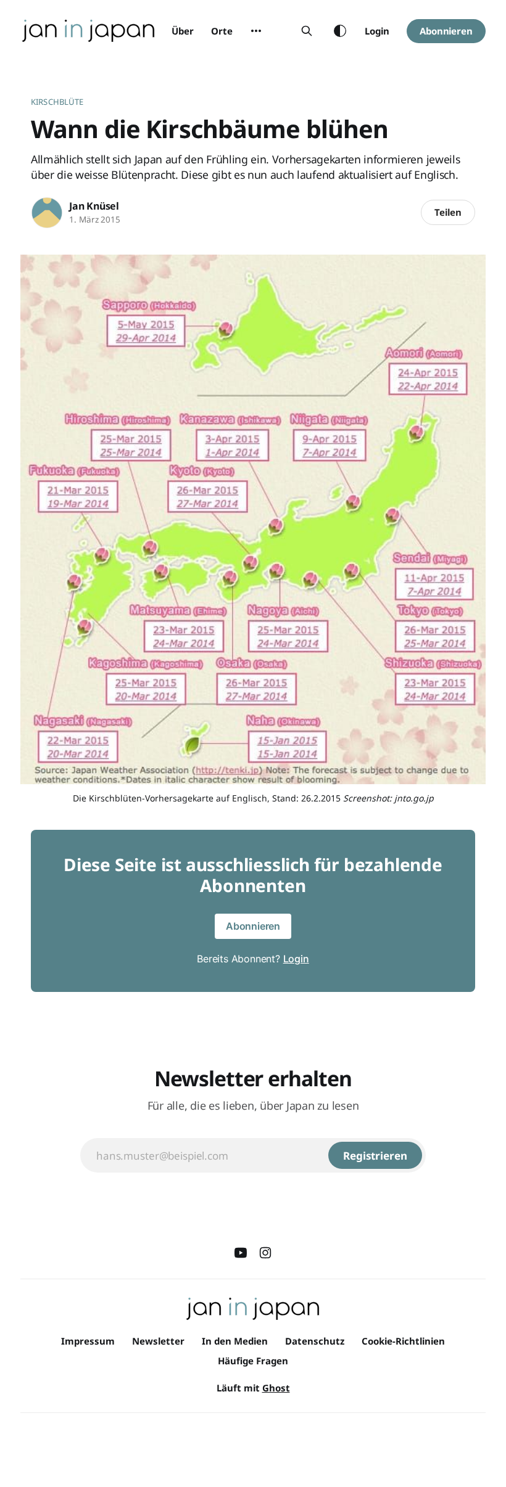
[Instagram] (265, 1253)
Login (377, 31)
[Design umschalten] (340, 31)
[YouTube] (240, 1253)
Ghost (276, 1388)
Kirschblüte (57, 101)
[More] (256, 31)
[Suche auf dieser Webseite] (307, 31)
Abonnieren (446, 31)
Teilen (448, 212)
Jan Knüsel (94, 206)
